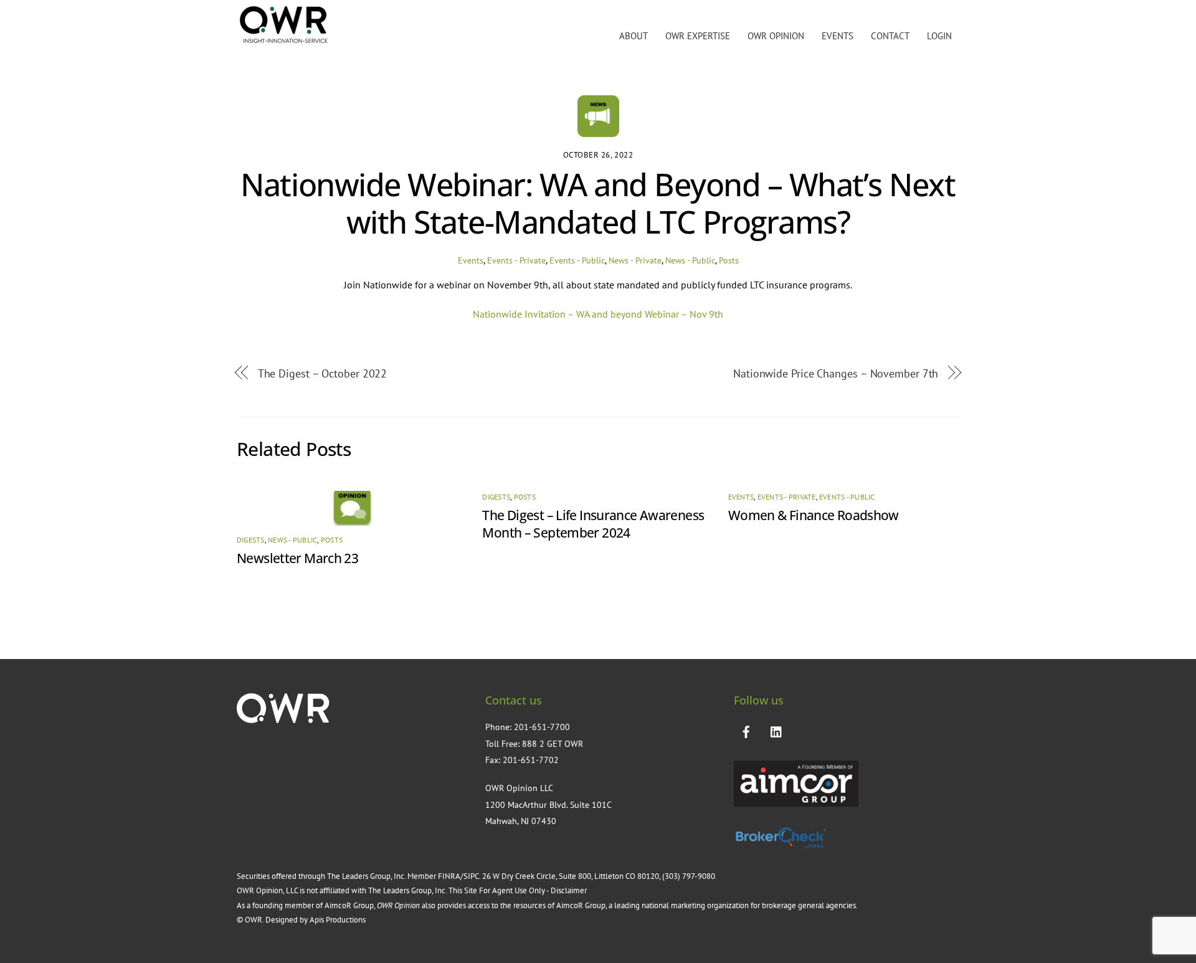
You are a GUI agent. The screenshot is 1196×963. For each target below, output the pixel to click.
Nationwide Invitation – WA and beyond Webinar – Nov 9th (598, 314)
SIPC (471, 876)
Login (939, 36)
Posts (729, 260)
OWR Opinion (776, 36)
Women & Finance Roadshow (813, 515)
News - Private (635, 260)
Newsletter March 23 (297, 558)
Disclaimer (570, 890)
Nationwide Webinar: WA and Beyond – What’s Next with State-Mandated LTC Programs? (597, 203)
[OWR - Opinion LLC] (283, 40)
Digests (251, 539)
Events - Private (516, 260)
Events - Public (577, 260)
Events (837, 36)
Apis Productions (338, 919)
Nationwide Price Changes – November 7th (835, 373)
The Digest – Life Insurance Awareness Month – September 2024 (593, 523)
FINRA (449, 876)
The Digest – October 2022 (322, 373)
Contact (890, 36)
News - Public (690, 260)
